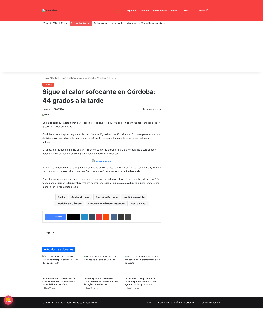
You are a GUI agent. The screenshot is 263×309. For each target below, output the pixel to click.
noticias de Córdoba (70, 203)
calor (62, 196)
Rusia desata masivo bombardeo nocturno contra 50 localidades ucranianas (129, 23)
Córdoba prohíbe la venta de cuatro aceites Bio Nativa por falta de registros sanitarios (101, 281)
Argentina (132, 10)
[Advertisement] (131, 49)
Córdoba (118, 10)
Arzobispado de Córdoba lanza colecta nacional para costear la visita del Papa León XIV (58, 281)
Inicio (46, 78)
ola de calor (139, 203)
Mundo (145, 10)
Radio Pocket (160, 10)
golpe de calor (81, 196)
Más (186, 10)
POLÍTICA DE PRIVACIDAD (208, 302)
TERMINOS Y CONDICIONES (159, 302)
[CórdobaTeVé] (49, 10)
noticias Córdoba (107, 196)
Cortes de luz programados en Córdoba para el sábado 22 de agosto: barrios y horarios (140, 281)
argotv (47, 109)
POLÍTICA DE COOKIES (183, 302)
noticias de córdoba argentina (107, 203)
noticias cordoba (135, 196)
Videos (174, 10)
